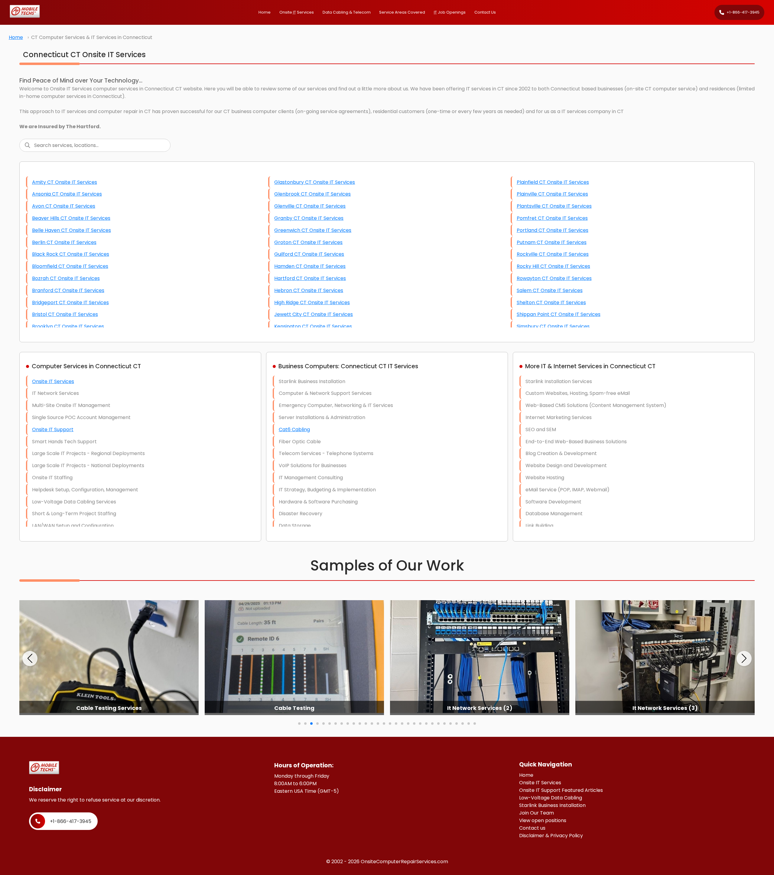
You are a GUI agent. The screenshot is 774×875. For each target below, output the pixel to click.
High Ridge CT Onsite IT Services (312, 302)
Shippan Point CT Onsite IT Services (558, 314)
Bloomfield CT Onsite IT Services (70, 266)
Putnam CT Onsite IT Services (552, 242)
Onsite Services (296, 12)
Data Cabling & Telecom (347, 12)
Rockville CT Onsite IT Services (553, 254)
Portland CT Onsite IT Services (552, 230)
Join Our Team (536, 812)
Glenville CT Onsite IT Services (310, 206)
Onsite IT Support (52, 429)
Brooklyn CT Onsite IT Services (68, 326)
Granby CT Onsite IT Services (308, 218)
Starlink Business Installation (552, 805)
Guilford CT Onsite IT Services (309, 254)
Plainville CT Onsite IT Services (552, 193)
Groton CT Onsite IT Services (308, 242)
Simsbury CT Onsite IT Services (553, 326)
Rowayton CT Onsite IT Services (554, 278)
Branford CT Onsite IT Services (68, 290)
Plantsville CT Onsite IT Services (554, 206)
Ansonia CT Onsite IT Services (67, 193)
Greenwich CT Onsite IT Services (312, 230)
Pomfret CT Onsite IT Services (552, 218)
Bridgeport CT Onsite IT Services (70, 302)
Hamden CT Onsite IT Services (310, 266)
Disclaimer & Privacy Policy (551, 835)
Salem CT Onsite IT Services (550, 290)
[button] (29, 658)
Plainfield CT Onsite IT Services (553, 182)
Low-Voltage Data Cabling (550, 797)
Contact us (532, 828)
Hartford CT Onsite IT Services (310, 278)
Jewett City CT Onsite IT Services (313, 314)
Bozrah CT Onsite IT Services (66, 278)
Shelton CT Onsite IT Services (551, 302)
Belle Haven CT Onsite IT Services (71, 230)
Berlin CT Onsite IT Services (64, 242)
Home (265, 12)
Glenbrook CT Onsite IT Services (312, 193)
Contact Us (485, 12)
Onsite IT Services (53, 381)
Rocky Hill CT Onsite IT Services (553, 266)
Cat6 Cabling (294, 429)
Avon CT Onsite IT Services (63, 206)
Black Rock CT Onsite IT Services (70, 254)
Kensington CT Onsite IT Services (313, 326)
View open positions (542, 820)
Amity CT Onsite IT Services (64, 182)
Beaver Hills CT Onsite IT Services (71, 218)
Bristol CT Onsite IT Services (65, 314)
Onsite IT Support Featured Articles (561, 790)
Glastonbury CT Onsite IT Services (314, 182)
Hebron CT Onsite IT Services (308, 290)
